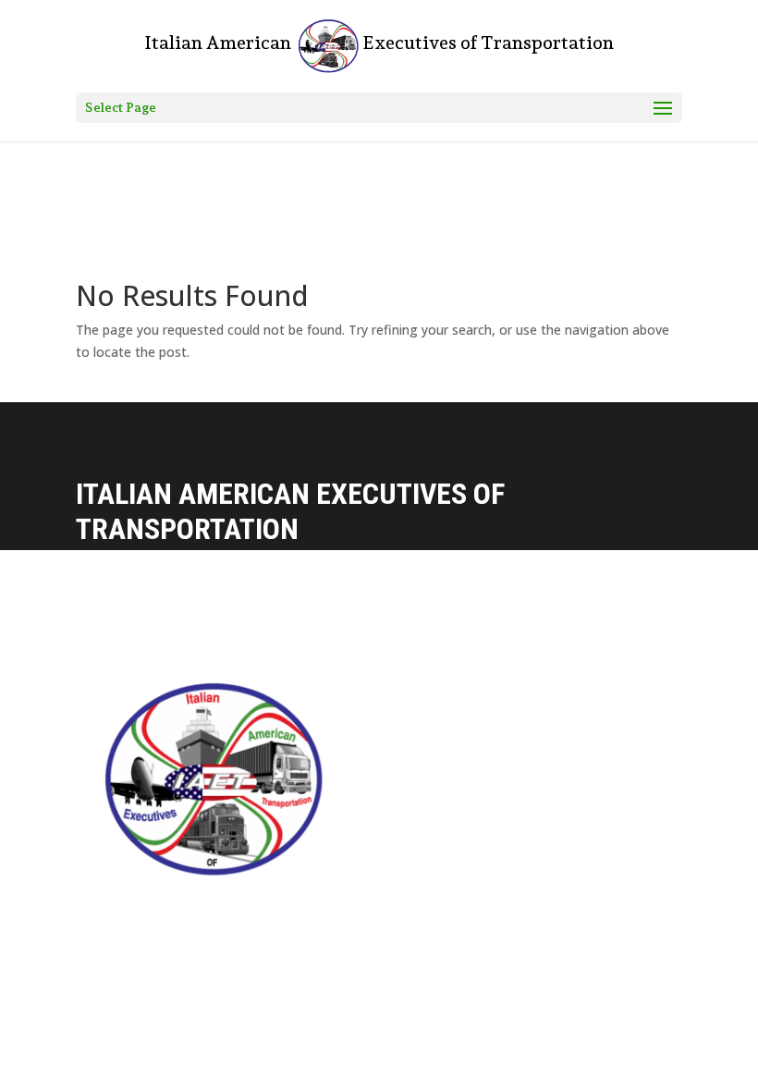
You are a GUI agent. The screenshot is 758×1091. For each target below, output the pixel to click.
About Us (356, 740)
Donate (349, 776)
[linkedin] (418, 904)
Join (340, 847)
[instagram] (379, 904)
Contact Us (363, 704)
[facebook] (340, 904)
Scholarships (370, 811)
